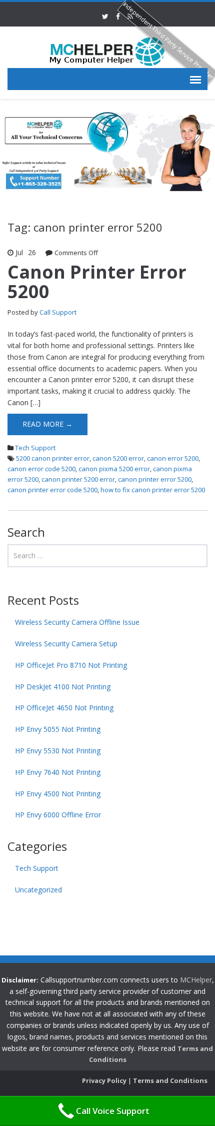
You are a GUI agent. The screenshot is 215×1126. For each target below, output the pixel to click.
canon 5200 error (118, 458)
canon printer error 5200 (155, 479)
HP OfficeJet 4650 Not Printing (64, 707)
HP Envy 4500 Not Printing (57, 793)
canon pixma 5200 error (114, 468)
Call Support (58, 312)
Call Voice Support (113, 1110)
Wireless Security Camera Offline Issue (77, 622)
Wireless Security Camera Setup (66, 643)
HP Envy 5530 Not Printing (57, 750)
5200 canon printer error (53, 458)
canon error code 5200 (42, 468)
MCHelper (196, 979)
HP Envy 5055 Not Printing (57, 729)
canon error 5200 (172, 458)
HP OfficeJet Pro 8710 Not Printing (71, 665)
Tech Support (35, 447)
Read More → (47, 424)
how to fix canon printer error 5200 (152, 489)
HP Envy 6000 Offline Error (58, 814)
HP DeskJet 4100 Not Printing (62, 686)
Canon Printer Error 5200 (97, 282)
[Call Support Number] (107, 51)
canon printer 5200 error (78, 479)
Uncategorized (38, 889)
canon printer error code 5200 (53, 489)
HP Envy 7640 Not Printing (57, 772)
